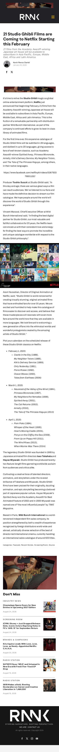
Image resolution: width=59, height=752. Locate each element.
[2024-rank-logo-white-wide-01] (29, 14)
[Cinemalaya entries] (49, 600)
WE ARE (22, 727)
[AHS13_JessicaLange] (49, 619)
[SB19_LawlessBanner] (49, 680)
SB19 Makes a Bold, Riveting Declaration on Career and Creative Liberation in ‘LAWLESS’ (20, 686)
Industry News (12, 601)
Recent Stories (27, 545)
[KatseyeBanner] (49, 660)
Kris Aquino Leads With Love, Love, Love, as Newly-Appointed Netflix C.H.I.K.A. (20, 646)
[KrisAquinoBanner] (49, 639)
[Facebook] (6, 72)
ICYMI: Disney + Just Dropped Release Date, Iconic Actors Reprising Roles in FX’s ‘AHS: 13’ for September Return (21, 625)
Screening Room (41, 545)
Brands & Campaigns (15, 640)
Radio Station (11, 660)
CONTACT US (34, 727)
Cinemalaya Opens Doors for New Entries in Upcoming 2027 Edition (19, 606)
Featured (16, 545)
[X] (11, 72)
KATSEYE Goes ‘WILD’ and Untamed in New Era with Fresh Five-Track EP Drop (21, 666)
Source (52, 545)
